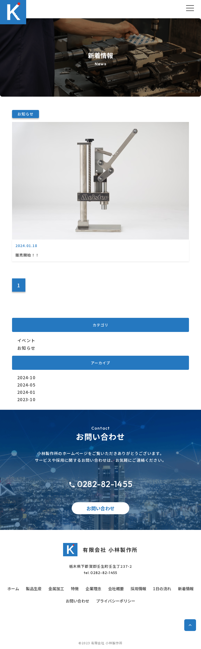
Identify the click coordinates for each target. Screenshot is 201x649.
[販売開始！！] (100, 238)
